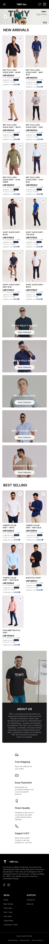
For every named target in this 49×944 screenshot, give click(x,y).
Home (6, 900)
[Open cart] (44, 4)
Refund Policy (13, 940)
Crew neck (8, 908)
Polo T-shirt (8, 912)
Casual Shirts (8, 921)
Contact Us (31, 900)
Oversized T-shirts (11, 925)
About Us (30, 904)
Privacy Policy (25, 940)
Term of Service (37, 940)
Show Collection (24, 332)
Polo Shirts (8, 916)
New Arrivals (8, 904)
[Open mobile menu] (4, 4)
